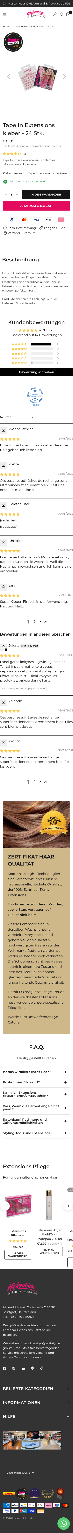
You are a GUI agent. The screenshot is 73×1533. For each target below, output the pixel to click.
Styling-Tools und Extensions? (27, 1133)
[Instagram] (16, 1368)
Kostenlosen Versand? (21, 1082)
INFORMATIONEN (21, 1402)
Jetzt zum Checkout (36, 206)
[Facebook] (7, 1368)
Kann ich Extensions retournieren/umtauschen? (25, 1094)
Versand (20, 145)
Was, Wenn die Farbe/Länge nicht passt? (31, 1107)
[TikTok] (44, 1368)
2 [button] (34, 621)
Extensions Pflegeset (18, 1233)
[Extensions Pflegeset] (18, 1206)
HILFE (9, 1416)
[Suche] (62, 14)
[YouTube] (26, 1368)
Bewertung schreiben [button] (36, 372)
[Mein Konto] (55, 14)
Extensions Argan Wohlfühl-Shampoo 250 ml (49, 1234)
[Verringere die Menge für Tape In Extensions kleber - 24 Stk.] (6, 194)
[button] (12, 154)
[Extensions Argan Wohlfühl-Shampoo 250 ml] (49, 1205)
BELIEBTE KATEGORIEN (28, 1388)
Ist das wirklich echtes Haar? (27, 1072)
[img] (10, 439)
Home (6, 26)
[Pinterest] (35, 1368)
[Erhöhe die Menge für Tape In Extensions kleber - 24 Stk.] (17, 194)
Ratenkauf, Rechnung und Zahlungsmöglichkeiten (25, 1121)
